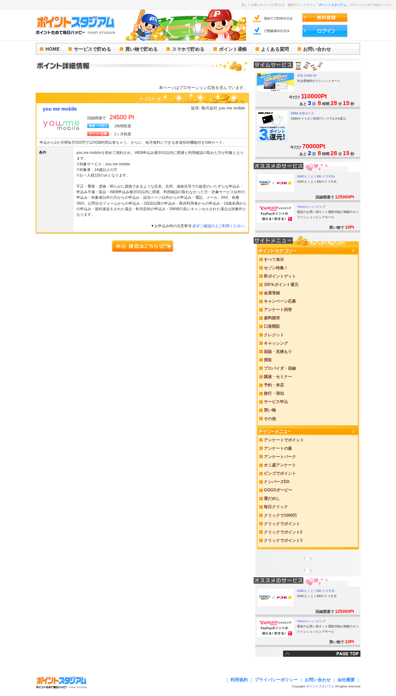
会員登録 (272, 293)
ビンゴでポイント (280, 473)
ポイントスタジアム (320, 686)
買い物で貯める (141, 49)
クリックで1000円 (280, 515)
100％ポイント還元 (281, 284)
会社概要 (346, 679)
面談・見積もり (278, 351)
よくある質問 (275, 49)
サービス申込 (276, 401)
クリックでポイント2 (283, 532)
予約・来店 (274, 385)
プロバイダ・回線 (280, 368)
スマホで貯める (188, 49)
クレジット (274, 335)
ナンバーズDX (277, 481)
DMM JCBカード (302, 113)
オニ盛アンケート (280, 465)
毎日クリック (276, 506)
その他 (270, 418)
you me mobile (60, 109)
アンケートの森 (278, 448)
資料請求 (272, 318)
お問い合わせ (317, 49)
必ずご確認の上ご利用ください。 (220, 226)
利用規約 (239, 679)
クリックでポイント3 (283, 540)
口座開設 (272, 326)
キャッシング (276, 343)
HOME (52, 49)
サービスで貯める (92, 49)
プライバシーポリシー (276, 679)
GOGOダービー (278, 490)
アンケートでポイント (284, 440)
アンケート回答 (278, 309)
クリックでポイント (282, 523)
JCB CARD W (306, 75)
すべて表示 (274, 259)
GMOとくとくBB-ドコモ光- (316, 176)
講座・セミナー (278, 376)
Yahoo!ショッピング (311, 206)
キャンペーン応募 (280, 301)
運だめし (272, 498)
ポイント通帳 (233, 49)
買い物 (270, 410)
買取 (268, 360)
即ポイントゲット (280, 276)
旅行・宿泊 (274, 393)
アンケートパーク (280, 456)
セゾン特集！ (276, 267)
